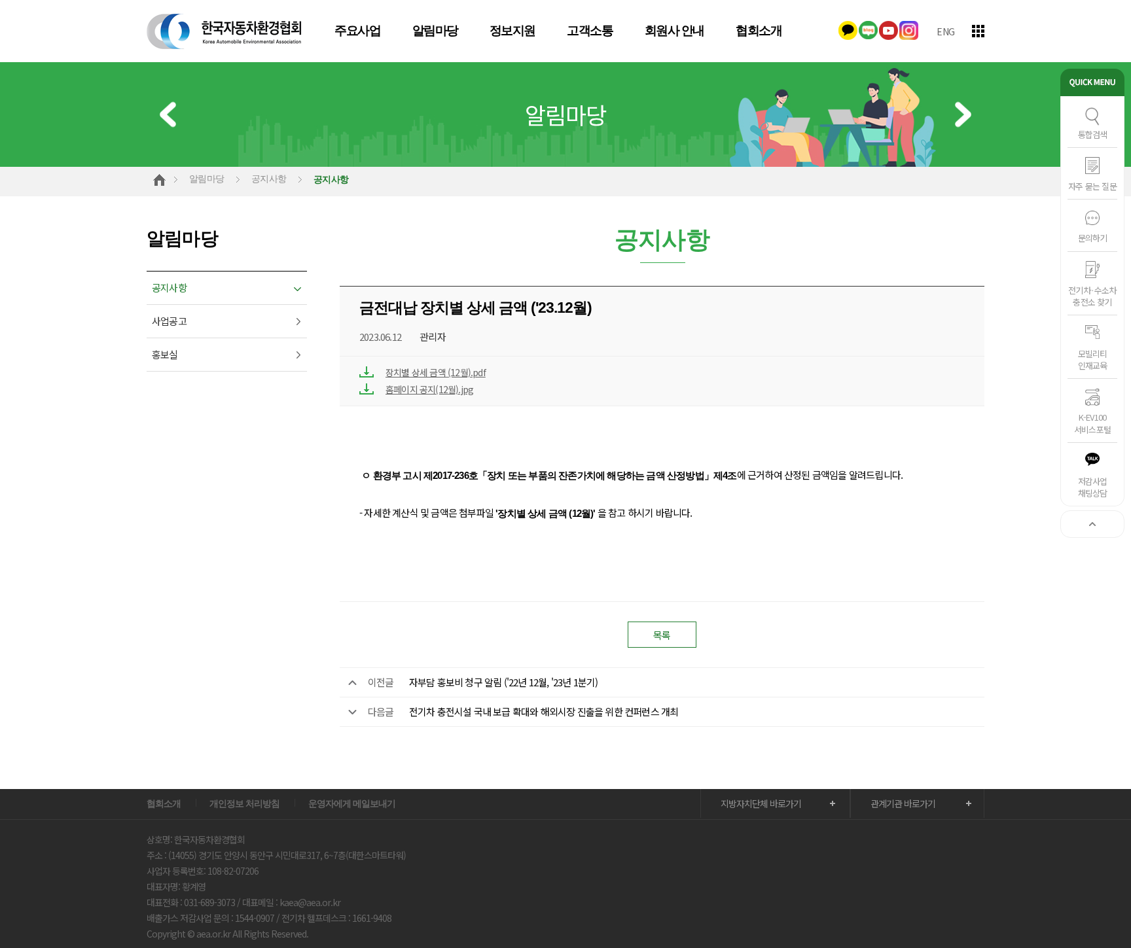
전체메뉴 (978, 31)
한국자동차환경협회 (224, 31)
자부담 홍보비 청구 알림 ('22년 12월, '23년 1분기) (503, 682)
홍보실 (165, 354)
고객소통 (590, 31)
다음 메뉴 (963, 115)
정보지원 (512, 31)
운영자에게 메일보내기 (351, 804)
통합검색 (1092, 134)
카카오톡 (847, 30)
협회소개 (758, 31)
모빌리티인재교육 (1092, 359)
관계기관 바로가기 (903, 803)
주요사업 (357, 31)
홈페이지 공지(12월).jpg (429, 389)
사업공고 (169, 321)
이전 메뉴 (168, 115)
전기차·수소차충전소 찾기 (1092, 296)
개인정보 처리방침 (244, 804)
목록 (661, 635)
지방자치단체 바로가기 (761, 803)
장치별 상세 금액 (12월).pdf (436, 372)
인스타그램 (908, 30)
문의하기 (1092, 238)
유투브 (888, 30)
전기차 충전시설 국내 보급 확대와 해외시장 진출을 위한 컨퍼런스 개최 (544, 711)
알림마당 (435, 31)
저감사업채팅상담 (1092, 487)
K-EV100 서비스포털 (1092, 423)
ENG (945, 31)
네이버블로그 (868, 30)
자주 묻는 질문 (1092, 186)
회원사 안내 (674, 31)
